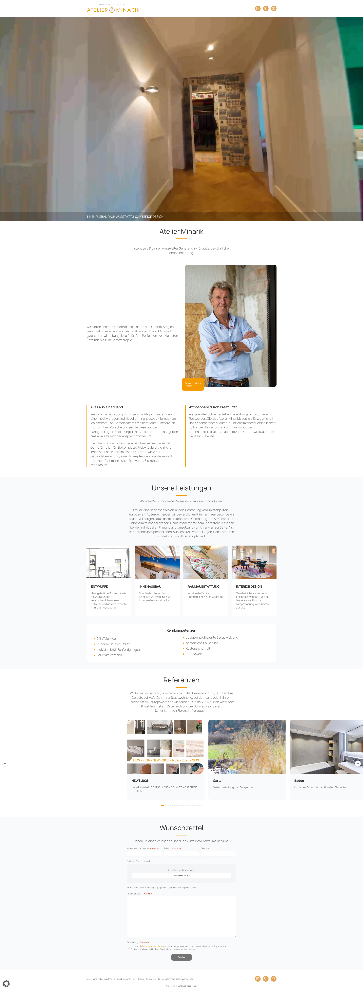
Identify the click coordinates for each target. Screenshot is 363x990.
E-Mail (172, 848)
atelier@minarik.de (170, 979)
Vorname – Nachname (143, 848)
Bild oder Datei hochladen (139, 861)
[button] (6, 984)
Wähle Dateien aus (181, 875)
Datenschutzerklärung (153, 946)
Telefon (205, 848)
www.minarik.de (186, 979)
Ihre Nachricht (139, 893)
